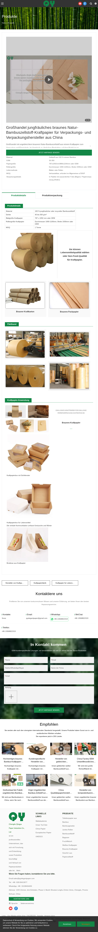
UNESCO (39, 836)
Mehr (18, 870)
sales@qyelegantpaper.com (24, 878)
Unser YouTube (41, 825)
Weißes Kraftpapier (69, 845)
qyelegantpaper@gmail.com (36, 618)
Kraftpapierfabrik (40, 583)
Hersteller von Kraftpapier (15, 583)
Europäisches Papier (43, 833)
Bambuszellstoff (68, 834)
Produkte (11, 23)
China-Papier (41, 829)
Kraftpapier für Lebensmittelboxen (67, 583)
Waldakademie (41, 821)
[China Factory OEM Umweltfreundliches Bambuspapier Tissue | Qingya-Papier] (85, 749)
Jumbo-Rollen (67, 830)
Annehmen (67, 924)
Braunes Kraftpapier (70, 849)
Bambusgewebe (68, 826)
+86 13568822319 (61, 619)
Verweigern (86, 924)
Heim (4, 23)
